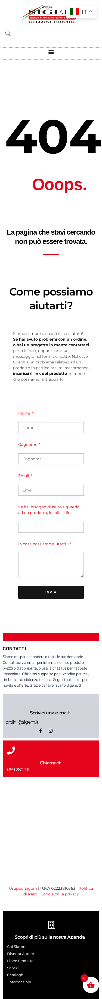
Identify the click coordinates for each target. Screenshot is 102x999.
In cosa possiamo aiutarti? (43, 543)
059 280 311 (18, 769)
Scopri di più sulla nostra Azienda (50, 937)
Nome (24, 413)
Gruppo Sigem (23, 888)
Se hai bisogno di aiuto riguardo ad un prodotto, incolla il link (48, 510)
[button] (51, 52)
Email (24, 475)
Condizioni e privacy (60, 894)
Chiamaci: (50, 762)
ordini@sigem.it (21, 722)
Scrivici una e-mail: (49, 712)
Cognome (28, 444)
